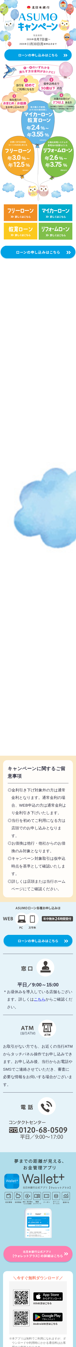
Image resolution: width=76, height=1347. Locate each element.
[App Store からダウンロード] (38, 1297)
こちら (39, 999)
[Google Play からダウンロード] (38, 1318)
